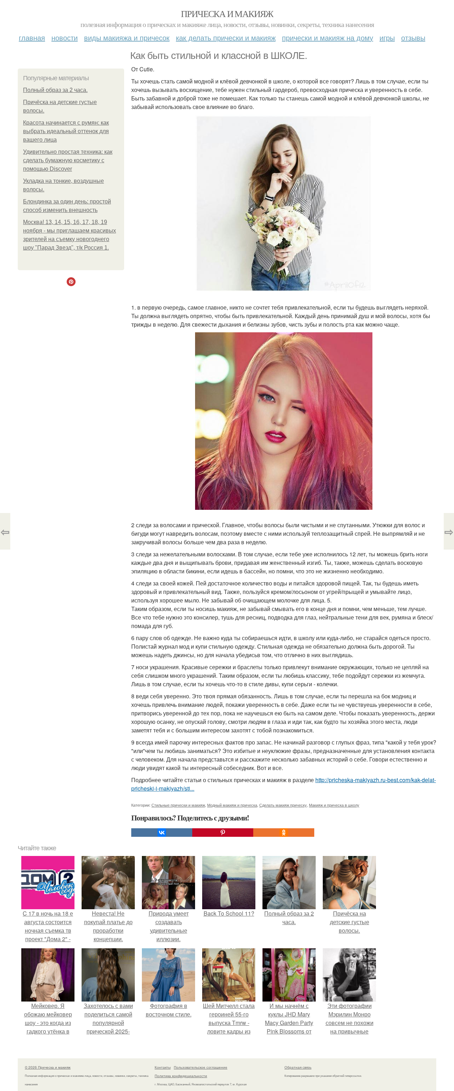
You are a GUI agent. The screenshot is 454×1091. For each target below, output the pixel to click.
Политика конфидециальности (181, 1075)
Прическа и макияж (227, 13)
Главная (32, 37)
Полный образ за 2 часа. (55, 90)
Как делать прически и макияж (226, 37)
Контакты (163, 1067)
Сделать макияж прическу (283, 805)
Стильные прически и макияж (178, 805)
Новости (64, 37)
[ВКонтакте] (161, 832)
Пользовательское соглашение (200, 1067)
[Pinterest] (222, 832)
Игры (387, 37)
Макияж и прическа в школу (334, 805)
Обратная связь (297, 1067)
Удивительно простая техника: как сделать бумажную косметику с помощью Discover (67, 160)
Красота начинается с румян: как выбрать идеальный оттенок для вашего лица (66, 131)
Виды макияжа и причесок (127, 37)
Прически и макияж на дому (327, 37)
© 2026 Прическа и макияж (48, 1067)
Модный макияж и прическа (232, 805)
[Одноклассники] (283, 832)
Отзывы (413, 37)
